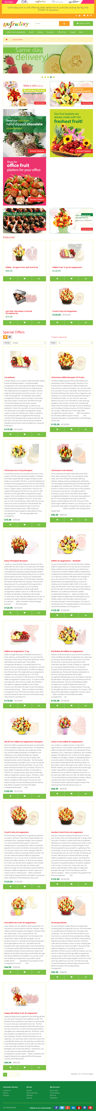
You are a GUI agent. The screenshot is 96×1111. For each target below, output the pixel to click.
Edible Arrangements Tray (16, 651)
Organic (73, 32)
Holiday (40, 32)
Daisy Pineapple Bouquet (16, 560)
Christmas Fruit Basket (62, 470)
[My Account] (80, 16)
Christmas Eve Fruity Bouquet (18, 470)
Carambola (9, 377)
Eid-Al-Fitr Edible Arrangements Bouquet (23, 741)
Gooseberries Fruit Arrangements (20, 922)
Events (31, 32)
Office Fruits (62, 32)
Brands (29, 1090)
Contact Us (7, 1090)
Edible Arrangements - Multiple (65, 560)
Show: (53, 343)
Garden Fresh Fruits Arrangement (67, 832)
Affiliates (29, 1095)
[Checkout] (91, 16)
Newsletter (54, 1098)
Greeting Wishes (59, 922)
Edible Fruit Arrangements (16, 32)
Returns (5, 1093)
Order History (55, 1093)
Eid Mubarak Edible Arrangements (67, 651)
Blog (80, 32)
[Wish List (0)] (84, 16)
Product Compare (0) (59, 337)
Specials (29, 1098)
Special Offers (18, 40)
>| (17, 1075)
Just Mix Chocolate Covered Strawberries (19, 312)
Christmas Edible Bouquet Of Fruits (67, 377)
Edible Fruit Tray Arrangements (67, 267)
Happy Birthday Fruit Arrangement (20, 1013)
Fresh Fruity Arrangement (64, 311)
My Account (54, 1090)
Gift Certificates (31, 1093)
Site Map (6, 1095)
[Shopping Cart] (87, 16)
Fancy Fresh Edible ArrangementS (67, 741)
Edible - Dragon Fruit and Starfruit (22, 267)
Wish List (53, 1095)
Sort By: (7, 343)
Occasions (50, 32)
